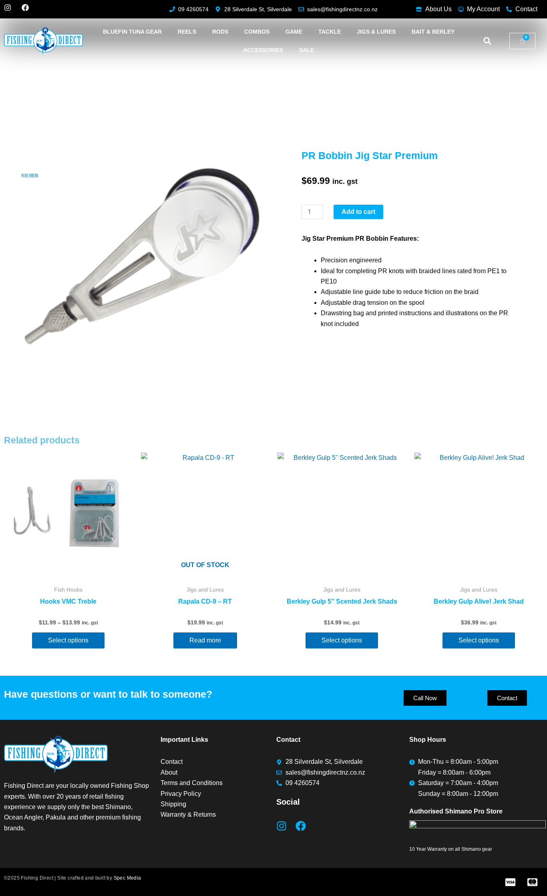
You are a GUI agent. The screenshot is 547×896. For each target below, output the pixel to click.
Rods (220, 31)
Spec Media (127, 878)
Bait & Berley (433, 31)
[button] (488, 41)
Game (294, 31)
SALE (306, 50)
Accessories (263, 50)
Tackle (329, 31)
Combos (256, 31)
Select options (68, 640)
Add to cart (358, 211)
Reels (187, 31)
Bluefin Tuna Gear (132, 31)
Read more (205, 640)
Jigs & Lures (376, 31)
